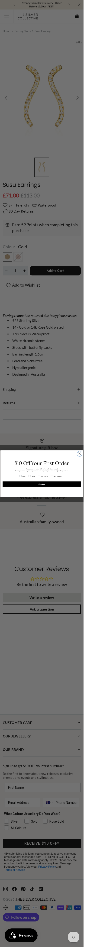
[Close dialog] (79, 453)
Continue (42, 484)
